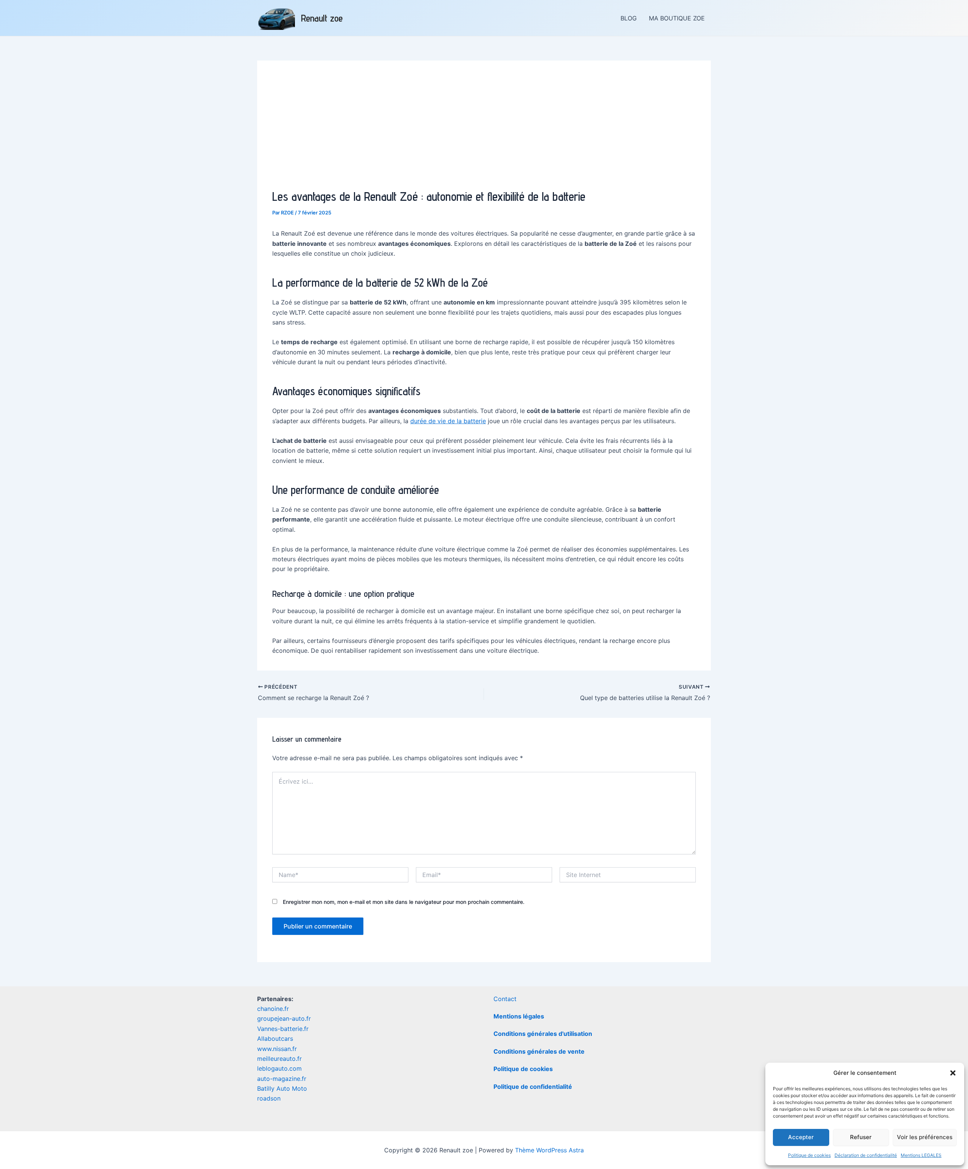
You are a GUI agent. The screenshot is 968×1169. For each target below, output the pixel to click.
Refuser (861, 1137)
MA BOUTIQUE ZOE (677, 18)
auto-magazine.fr (281, 1078)
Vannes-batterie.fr (283, 1028)
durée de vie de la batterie (448, 421)
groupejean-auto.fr (284, 1018)
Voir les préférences (924, 1137)
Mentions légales (518, 1016)
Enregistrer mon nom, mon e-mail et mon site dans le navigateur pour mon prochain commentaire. (403, 902)
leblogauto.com (279, 1068)
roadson (269, 1098)
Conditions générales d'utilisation (542, 1033)
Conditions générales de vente (539, 1051)
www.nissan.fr (277, 1049)
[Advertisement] (484, 132)
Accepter (801, 1137)
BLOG (629, 18)
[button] (953, 1073)
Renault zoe (322, 18)
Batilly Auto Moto (282, 1088)
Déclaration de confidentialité (866, 1155)
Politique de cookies (809, 1155)
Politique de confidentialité (532, 1086)
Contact (505, 999)
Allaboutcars (275, 1038)
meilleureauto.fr (279, 1058)
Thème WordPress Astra (549, 1150)
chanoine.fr (273, 1008)
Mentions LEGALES (921, 1155)
